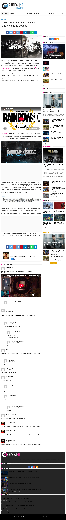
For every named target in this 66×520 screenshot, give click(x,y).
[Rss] (57, 39)
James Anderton (9, 267)
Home (2, 17)
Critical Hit (17, 516)
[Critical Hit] (12, 2)
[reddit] (18, 32)
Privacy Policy (41, 516)
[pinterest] (21, 32)
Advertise (29, 516)
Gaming (6, 17)
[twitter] (11, 32)
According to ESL (5, 133)
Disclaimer (49, 516)
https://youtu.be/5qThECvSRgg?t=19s (11, 401)
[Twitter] (52, 39)
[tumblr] (28, 32)
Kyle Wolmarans (15, 253)
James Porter (46, 247)
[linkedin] (25, 32)
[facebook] (7, 32)
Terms (34, 516)
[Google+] (55, 39)
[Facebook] (50, 39)
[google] (14, 32)
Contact (23, 516)
